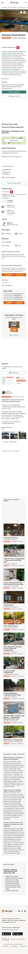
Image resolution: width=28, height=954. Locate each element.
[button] (2, 2)
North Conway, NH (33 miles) (14, 878)
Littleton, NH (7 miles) (12, 880)
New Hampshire (12, 7)
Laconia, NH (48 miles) (12, 883)
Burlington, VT (18, 295)
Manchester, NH (18, 293)
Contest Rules (5, 946)
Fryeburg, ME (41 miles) (12, 881)
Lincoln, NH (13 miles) (11, 890)
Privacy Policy (14, 946)
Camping (4, 7)
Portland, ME (18, 299)
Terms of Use (23, 946)
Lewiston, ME (18, 297)
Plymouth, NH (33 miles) (12, 885)
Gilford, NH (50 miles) (11, 876)
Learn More (5, 198)
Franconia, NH (22, 7)
